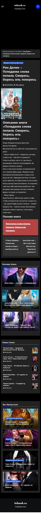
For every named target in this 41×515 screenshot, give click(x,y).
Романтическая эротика (15, 460)
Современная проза (13, 481)
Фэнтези (9, 439)
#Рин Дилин (20, 85)
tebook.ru (19, 5)
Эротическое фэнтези (14, 418)
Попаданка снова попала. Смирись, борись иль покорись (18, 227)
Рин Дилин (18, 51)
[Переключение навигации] (2, 6)
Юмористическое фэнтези (13, 63)
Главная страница (8, 51)
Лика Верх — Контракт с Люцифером (20, 283)
